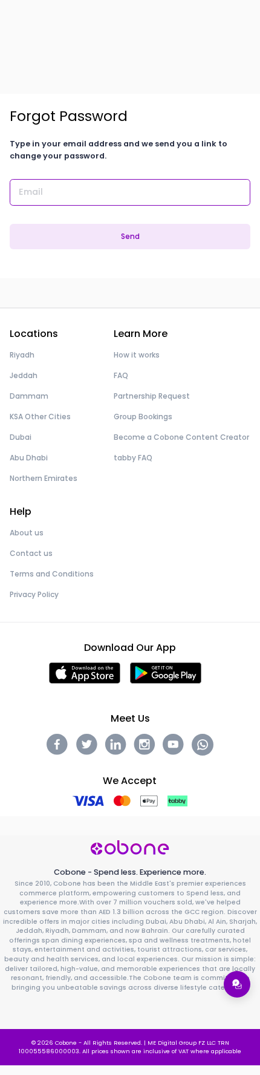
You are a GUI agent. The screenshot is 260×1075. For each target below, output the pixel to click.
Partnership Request (152, 396)
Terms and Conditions (52, 574)
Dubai (20, 437)
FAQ (121, 375)
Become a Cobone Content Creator (181, 437)
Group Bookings (143, 416)
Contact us (31, 553)
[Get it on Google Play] (166, 672)
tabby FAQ (133, 458)
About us (27, 533)
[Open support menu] (237, 984)
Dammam (29, 396)
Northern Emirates (43, 478)
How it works (137, 355)
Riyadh (22, 355)
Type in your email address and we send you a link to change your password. (118, 149)
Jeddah (23, 375)
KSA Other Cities (40, 416)
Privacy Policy (34, 594)
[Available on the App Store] (84, 672)
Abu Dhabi (29, 458)
